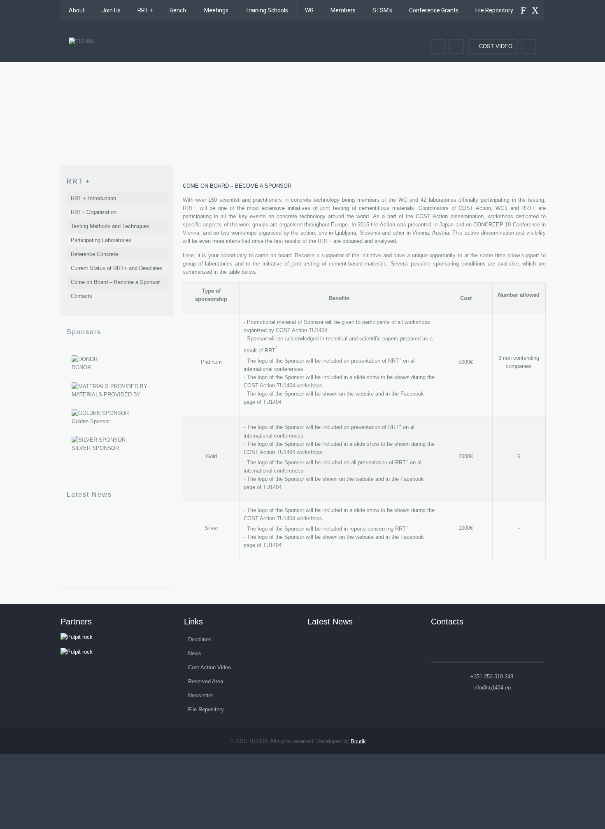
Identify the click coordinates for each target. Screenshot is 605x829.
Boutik (358, 741)
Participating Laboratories (101, 240)
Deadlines (200, 639)
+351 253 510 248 (491, 676)
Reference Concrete (94, 254)
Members (343, 10)
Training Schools (266, 10)
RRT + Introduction (93, 198)
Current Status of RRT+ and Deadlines (117, 268)
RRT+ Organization (93, 212)
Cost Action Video (209, 667)
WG (309, 10)
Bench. (178, 10)
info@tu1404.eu (492, 688)
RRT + (145, 10)
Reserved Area (205, 681)
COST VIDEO (495, 46)
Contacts (81, 296)
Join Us (111, 10)
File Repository (494, 10)
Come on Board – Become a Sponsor (115, 282)
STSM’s (382, 10)
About (77, 10)
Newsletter (200, 695)
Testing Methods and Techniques (110, 226)
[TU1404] (81, 41)
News (194, 653)
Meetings (216, 10)
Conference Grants (433, 10)
